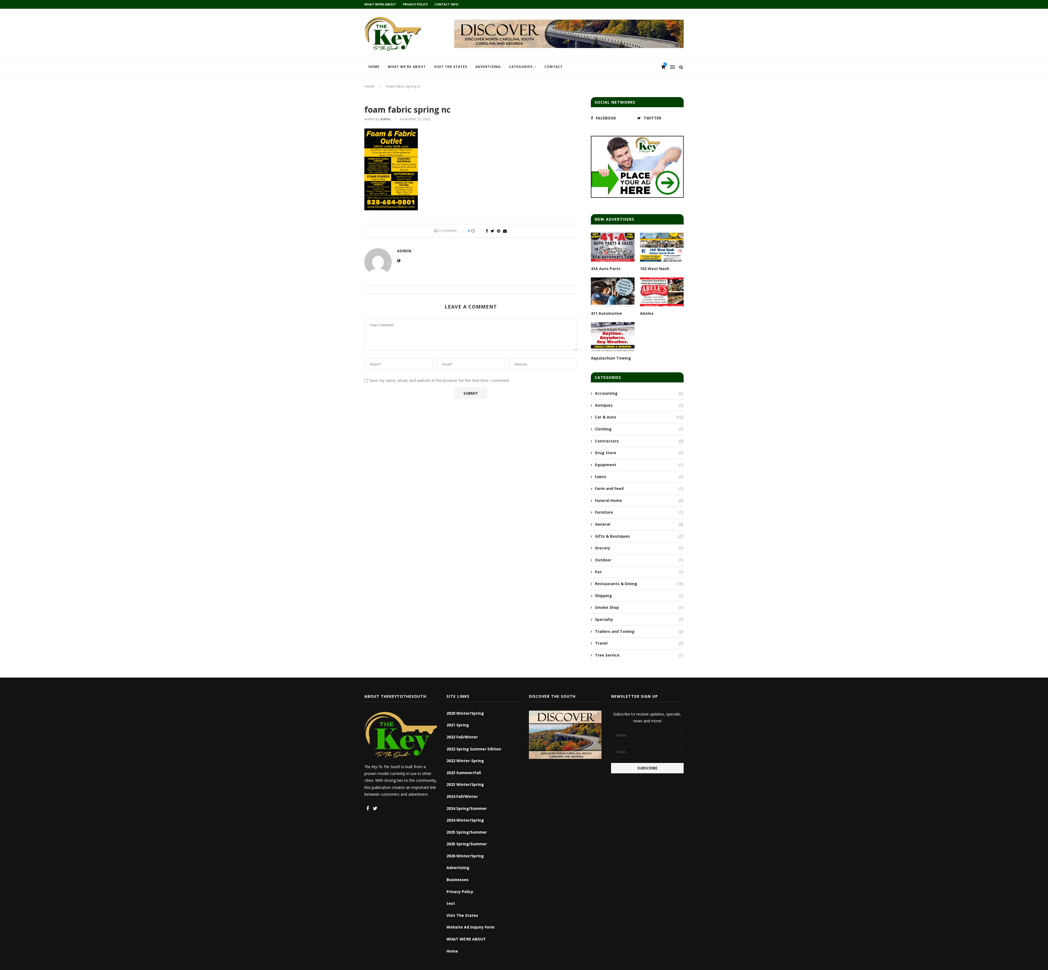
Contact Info (446, 4)
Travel (639, 643)
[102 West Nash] (662, 247)
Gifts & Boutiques (639, 536)
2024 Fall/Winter (462, 796)
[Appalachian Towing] (613, 336)
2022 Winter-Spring (465, 760)
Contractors (639, 441)
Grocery (639, 547)
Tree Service (639, 655)
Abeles (646, 313)
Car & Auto (639, 417)
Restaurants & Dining (639, 583)
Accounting (639, 393)
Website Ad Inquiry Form (470, 927)
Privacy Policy (415, 4)
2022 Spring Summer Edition (473, 749)
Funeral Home (639, 500)
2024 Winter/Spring (465, 820)
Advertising (488, 66)
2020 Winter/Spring (465, 713)
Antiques (639, 405)
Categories (520, 66)
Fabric (639, 476)
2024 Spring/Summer (466, 808)
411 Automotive (606, 313)
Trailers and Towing (639, 631)
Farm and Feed (639, 488)
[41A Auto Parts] (613, 247)
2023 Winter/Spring (465, 784)
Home (374, 66)
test (450, 903)
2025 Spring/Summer (466, 832)
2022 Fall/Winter (462, 737)
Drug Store (639, 452)
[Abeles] (662, 292)
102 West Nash (654, 268)
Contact (553, 66)
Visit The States (450, 66)
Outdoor (639, 559)
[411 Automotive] (613, 292)
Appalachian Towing (611, 358)
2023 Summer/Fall (463, 772)
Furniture (639, 512)
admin (385, 119)
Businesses (457, 879)
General (639, 524)
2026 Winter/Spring (465, 855)
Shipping (639, 595)
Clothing (639, 429)
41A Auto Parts (605, 268)
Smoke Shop (639, 607)
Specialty (639, 619)
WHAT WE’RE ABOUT (380, 4)
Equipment (639, 464)
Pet (639, 571)
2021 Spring (457, 725)
